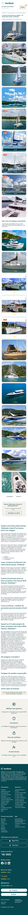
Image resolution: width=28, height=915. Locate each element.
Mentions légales (5, 899)
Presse (3, 806)
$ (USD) (13, 894)
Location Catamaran (20, 797)
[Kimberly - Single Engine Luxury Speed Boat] (14, 415)
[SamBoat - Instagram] (5, 863)
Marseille (3, 819)
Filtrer (23, 6)
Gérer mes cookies (20, 827)
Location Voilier (19, 796)
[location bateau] (8, 3)
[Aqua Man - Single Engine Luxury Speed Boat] (14, 437)
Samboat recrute (5, 791)
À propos (3, 789)
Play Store (15, 845)
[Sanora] (14, 262)
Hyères (3, 822)
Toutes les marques (20, 807)
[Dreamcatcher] (14, 371)
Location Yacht (19, 794)
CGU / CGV (3, 902)
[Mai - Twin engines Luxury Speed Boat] (14, 460)
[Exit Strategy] (14, 306)
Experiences (4, 809)
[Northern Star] (14, 97)
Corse (2, 825)
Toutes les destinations (4, 831)
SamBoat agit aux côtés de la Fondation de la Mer (14, 682)
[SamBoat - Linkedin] (9, 863)
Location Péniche (19, 800)
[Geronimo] (14, 350)
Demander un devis (14, 513)
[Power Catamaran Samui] (14, 240)
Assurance (4, 796)
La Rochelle (4, 824)
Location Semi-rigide (20, 792)
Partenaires (18, 902)
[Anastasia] (14, 206)
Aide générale (18, 819)
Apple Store (15, 840)
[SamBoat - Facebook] (2, 863)
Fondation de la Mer (6, 807)
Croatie (3, 827)
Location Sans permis (20, 802)
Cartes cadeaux (5, 801)
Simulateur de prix (6, 798)
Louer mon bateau (6, 794)
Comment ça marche (20, 823)
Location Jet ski (19, 799)
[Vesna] (14, 75)
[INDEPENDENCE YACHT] (14, 482)
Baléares (3, 828)
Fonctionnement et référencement (20, 821)
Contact (17, 825)
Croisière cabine (19, 804)
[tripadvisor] (5, 883)
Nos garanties (5, 793)
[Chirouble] (14, 284)
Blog (2, 811)
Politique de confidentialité (19, 900)
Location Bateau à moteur (20, 790)
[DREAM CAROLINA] (14, 32)
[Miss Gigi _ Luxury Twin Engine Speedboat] (14, 393)
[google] (4, 876)
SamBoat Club (4, 802)
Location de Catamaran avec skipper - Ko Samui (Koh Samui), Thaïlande (14, 693)
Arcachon (3, 820)
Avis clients (4, 804)
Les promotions (19, 805)
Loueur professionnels (7, 799)
